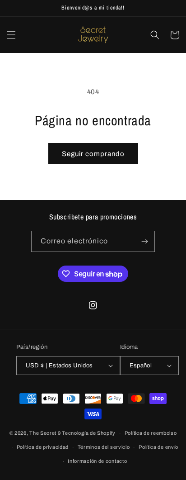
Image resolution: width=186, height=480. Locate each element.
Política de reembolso (151, 433)
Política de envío (158, 447)
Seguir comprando (93, 153)
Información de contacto (97, 461)
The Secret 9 (44, 433)
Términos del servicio (104, 447)
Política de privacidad (43, 447)
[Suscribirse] (144, 241)
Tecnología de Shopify (89, 433)
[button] (11, 35)
